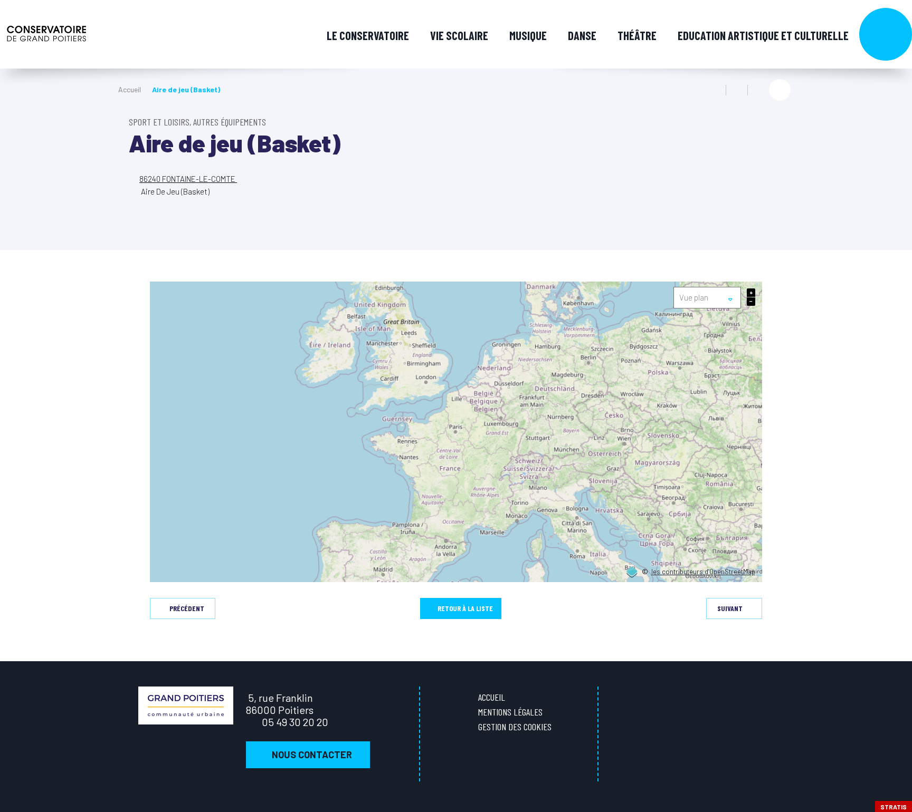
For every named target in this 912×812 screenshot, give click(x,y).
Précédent (186, 608)
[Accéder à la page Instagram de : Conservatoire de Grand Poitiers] (896, 335)
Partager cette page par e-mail (758, 90)
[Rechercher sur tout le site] (885, 34)
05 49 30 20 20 (295, 722)
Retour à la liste (465, 608)
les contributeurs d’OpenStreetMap (703, 572)
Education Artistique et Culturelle (763, 35)
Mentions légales (510, 712)
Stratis (893, 806)
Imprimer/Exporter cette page (715, 90)
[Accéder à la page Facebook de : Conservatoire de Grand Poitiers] (896, 313)
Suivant (730, 608)
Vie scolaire (459, 35)
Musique (528, 35)
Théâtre (637, 35)
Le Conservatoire (368, 35)
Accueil (129, 89)
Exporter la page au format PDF (736, 90)
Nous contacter (312, 754)
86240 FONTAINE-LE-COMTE (188, 178)
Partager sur (780, 90)
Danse (582, 35)
